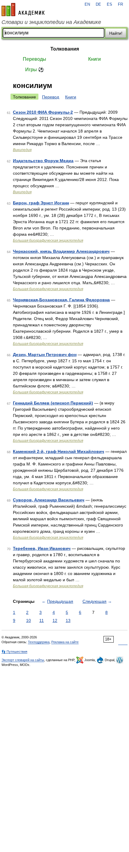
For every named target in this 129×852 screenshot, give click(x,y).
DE (98, 4)
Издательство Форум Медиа (43, 160)
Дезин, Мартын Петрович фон (44, 354)
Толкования (64, 48)
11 (41, 620)
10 (28, 620)
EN (87, 4)
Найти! (115, 33)
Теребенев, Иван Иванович (41, 548)
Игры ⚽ (34, 69)
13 (68, 620)
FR (120, 4)
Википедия (22, 150)
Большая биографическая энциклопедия (48, 240)
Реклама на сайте (65, 642)
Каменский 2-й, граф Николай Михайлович (58, 451)
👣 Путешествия (14, 651)
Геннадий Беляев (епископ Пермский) (53, 403)
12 (54, 620)
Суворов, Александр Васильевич (48, 499)
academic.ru (23, 9)
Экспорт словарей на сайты (23, 660)
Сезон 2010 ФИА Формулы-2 (43, 112)
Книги (94, 59)
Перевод (50, 97)
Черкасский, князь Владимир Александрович (61, 251)
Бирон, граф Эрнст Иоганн (41, 202)
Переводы (34, 59)
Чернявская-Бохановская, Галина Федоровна (61, 299)
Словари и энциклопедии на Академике (51, 22)
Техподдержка (39, 642)
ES (109, 4)
